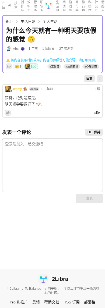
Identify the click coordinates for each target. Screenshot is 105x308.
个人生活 (50, 21)
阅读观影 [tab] (64, 5)
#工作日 (54, 66)
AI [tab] (9, 5)
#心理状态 (91, 66)
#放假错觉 (72, 66)
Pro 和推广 (19, 302)
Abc (16, 49)
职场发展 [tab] (41, 5)
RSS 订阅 (72, 302)
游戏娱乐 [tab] (70, 5)
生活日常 (28, 21)
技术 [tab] (16, 5)
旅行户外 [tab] (83, 5)
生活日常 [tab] (57, 5)
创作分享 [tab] (22, 5)
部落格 (89, 302)
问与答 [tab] (77, 5)
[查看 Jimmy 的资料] (8, 89)
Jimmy (17, 89)
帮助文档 (51, 302)
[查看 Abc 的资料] (9, 49)
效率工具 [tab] (28, 5)
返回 (9, 21)
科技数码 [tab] (90, 5)
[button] (100, 78)
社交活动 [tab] (96, 5)
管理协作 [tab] (35, 5)
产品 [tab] (3, 5)
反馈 (36, 302)
